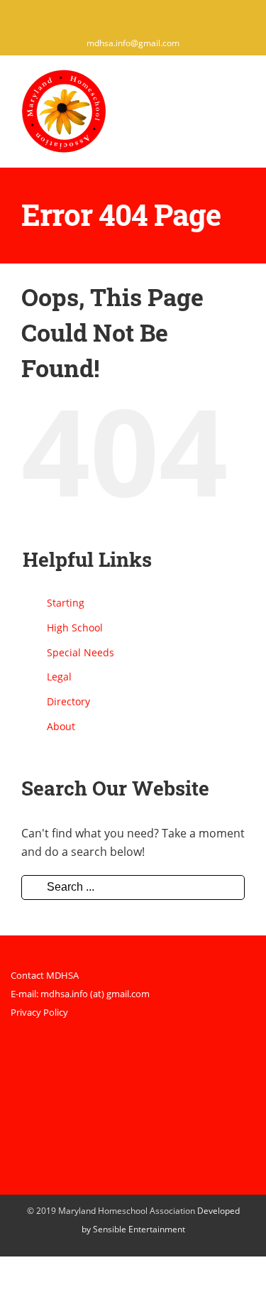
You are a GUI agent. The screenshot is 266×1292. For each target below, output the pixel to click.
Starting (65, 602)
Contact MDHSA (45, 975)
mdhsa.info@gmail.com (133, 43)
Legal (59, 676)
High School (75, 627)
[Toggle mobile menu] (239, 89)
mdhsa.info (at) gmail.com (95, 993)
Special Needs (80, 652)
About (61, 726)
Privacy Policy (39, 1012)
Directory (68, 701)
